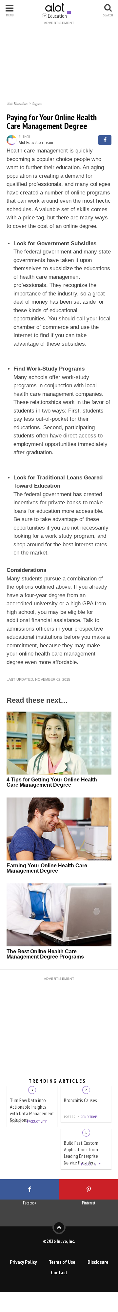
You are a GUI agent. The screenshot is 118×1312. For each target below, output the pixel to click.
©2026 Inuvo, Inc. (59, 1241)
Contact (59, 1272)
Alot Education (17, 102)
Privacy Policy (23, 1262)
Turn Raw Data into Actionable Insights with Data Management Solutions (32, 1110)
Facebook (29, 1203)
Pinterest (88, 1203)
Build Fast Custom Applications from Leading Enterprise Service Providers (81, 1153)
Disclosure (98, 1262)
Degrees (37, 102)
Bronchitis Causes (80, 1100)
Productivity (37, 1121)
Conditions (89, 1117)
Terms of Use (62, 1262)
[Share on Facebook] (104, 140)
